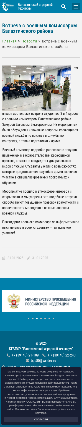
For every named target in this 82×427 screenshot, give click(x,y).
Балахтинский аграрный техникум (35, 6)
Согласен (41, 419)
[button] (76, 6)
